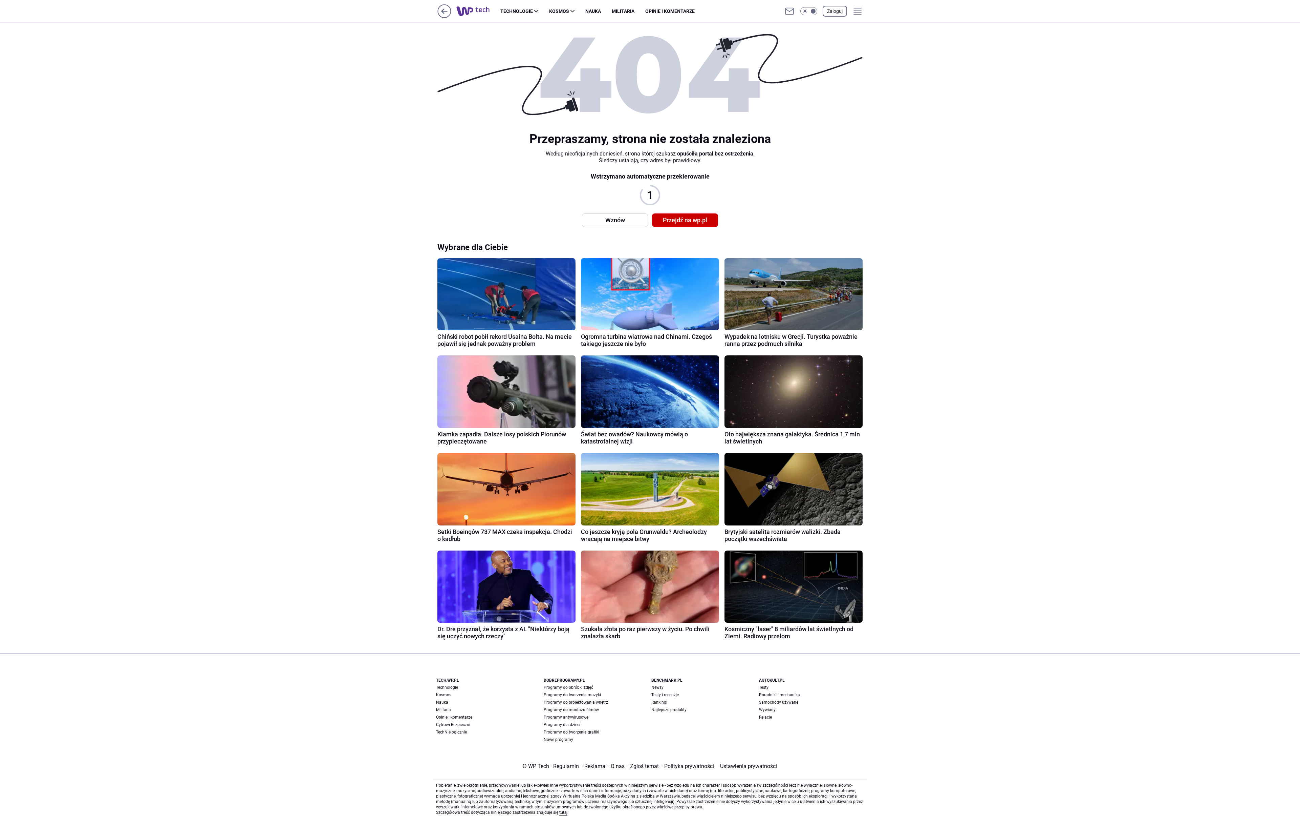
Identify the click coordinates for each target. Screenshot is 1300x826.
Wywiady (767, 709)
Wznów (615, 220)
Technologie (516, 11)
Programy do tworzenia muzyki (572, 695)
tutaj (563, 812)
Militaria (623, 11)
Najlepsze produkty (669, 709)
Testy (763, 687)
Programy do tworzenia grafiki (571, 732)
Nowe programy (558, 739)
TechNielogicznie (451, 732)
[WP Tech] (478, 11)
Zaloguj (835, 11)
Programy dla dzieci (562, 724)
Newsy (657, 687)
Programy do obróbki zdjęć (568, 687)
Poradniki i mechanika (779, 695)
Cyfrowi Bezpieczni (453, 724)
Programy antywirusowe (566, 717)
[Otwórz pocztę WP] (789, 11)
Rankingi (659, 702)
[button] (808, 11)
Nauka (593, 11)
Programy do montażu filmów (571, 709)
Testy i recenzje (665, 695)
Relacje (765, 717)
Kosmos (559, 11)
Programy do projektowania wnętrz (576, 702)
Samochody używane (778, 702)
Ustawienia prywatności (747, 766)
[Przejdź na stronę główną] (444, 16)
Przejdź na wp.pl (685, 220)
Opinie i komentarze (670, 11)
